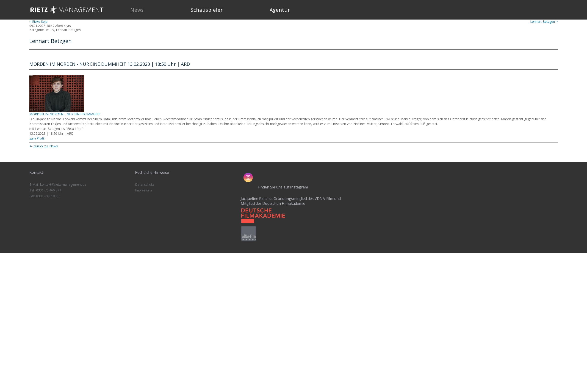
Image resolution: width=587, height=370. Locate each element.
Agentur (280, 10)
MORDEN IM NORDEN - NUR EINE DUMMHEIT (64, 114)
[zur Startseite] (66, 15)
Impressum (143, 190)
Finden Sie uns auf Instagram (283, 187)
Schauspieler (207, 10)
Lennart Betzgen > (544, 21)
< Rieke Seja (38, 21)
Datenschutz (144, 184)
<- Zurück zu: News (43, 146)
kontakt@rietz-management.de (63, 184)
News (137, 10)
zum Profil (36, 138)
